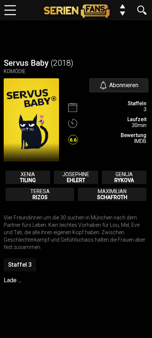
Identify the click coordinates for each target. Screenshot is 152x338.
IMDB (140, 141)
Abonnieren (123, 85)
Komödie (15, 71)
